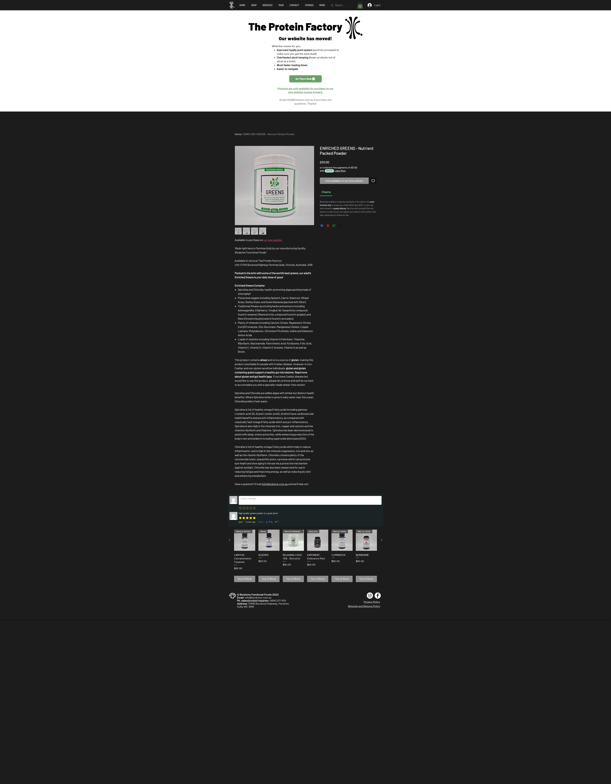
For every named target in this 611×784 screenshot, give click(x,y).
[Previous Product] (229, 540)
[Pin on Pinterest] (328, 226)
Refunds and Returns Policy (364, 606)
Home (238, 134)
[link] (326, 191)
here (269, 376)
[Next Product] (381, 540)
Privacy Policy (372, 601)
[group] (305, 555)
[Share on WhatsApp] (334, 226)
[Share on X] (340, 226)
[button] (360, 5)
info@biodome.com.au (300, 99)
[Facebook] (378, 595)
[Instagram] (370, 595)
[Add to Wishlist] (373, 181)
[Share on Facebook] (322, 226)
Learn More (340, 170)
